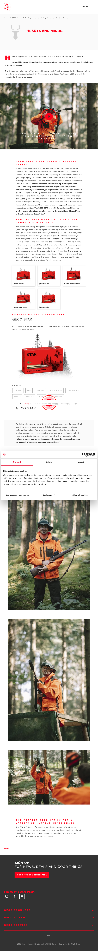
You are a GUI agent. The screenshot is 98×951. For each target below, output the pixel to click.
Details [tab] (49, 462)
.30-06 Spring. (55, 390)
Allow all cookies (80, 495)
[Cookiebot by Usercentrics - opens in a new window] (84, 455)
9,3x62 (41, 397)
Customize (47, 495)
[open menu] (92, 6)
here (27, 404)
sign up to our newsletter (32, 875)
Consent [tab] (17, 462)
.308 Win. (40, 390)
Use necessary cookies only (18, 495)
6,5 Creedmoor (55, 397)
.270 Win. (18, 390)
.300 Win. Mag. (73, 390)
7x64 (29, 390)
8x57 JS (17, 397)
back (6, 848)
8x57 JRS (30, 397)
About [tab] (81, 462)
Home (49, 936)
